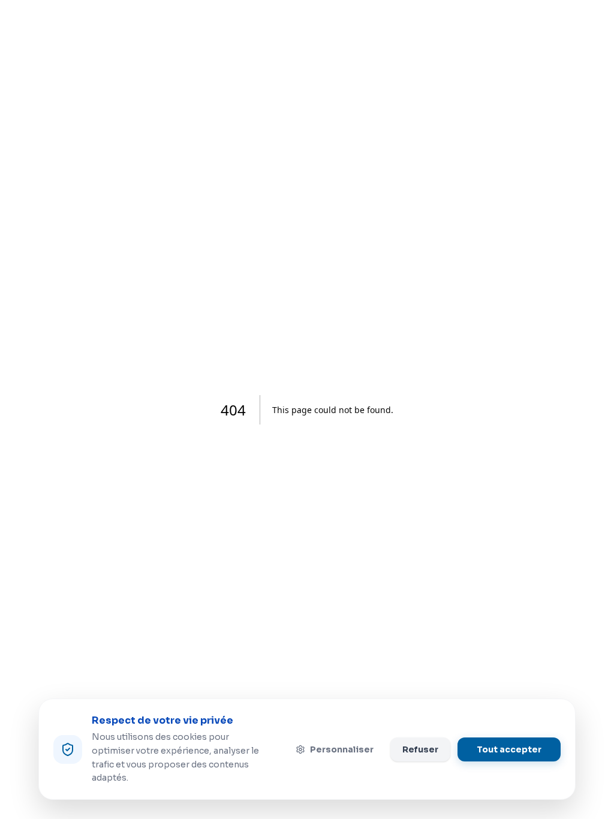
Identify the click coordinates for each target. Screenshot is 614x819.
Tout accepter (509, 749)
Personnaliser (342, 749)
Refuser (420, 749)
